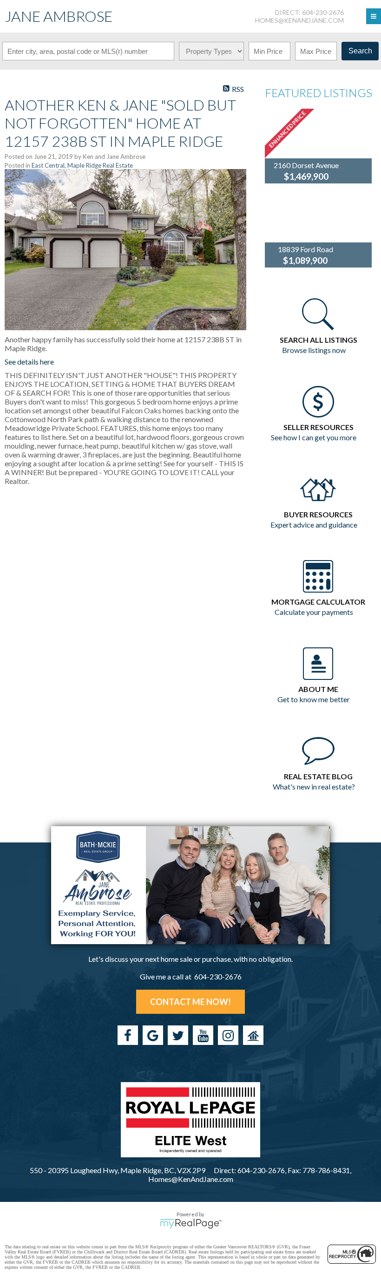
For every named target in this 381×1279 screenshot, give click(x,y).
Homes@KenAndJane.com (299, 20)
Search (360, 51)
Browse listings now (314, 350)
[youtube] (203, 1035)
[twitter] (178, 1035)
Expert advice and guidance (313, 524)
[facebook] (128, 1035)
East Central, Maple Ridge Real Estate (82, 165)
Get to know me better (313, 699)
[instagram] (228, 1035)
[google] (153, 1035)
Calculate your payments (314, 611)
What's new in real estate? (314, 786)
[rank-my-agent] (253, 1035)
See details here (29, 361)
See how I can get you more (313, 437)
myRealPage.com (190, 1223)
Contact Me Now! (190, 1002)
